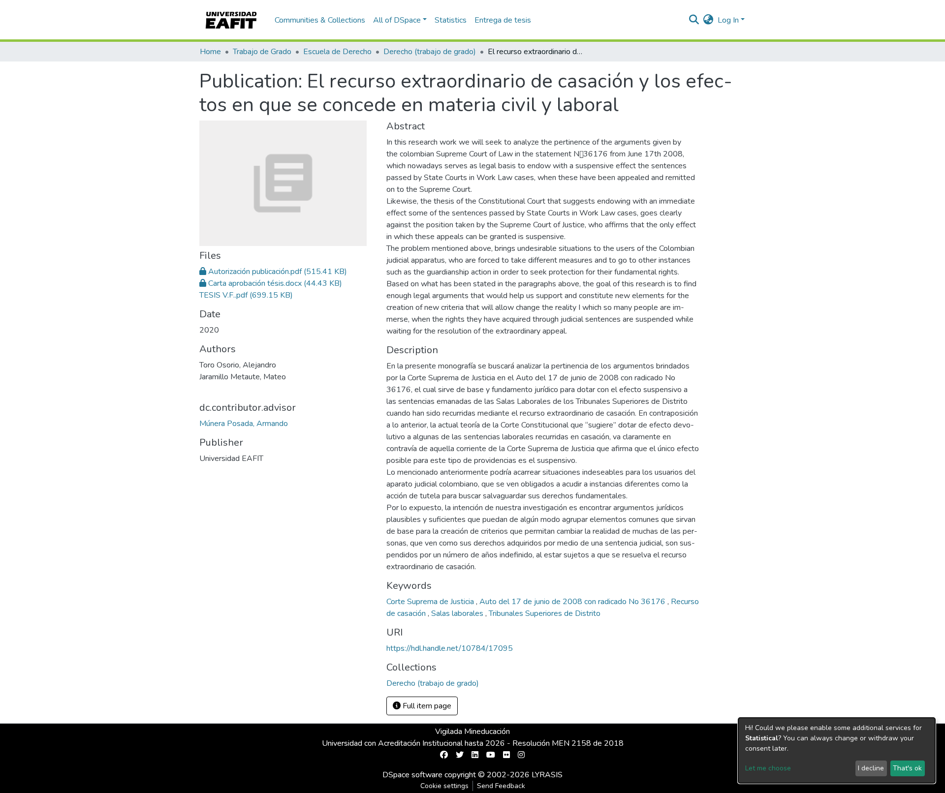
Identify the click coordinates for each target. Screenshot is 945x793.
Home (210, 51)
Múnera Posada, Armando (243, 423)
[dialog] (836, 750)
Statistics (451, 20)
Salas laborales (458, 613)
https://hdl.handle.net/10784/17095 (449, 648)
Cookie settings (444, 786)
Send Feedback (501, 786)
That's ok (907, 768)
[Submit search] (694, 20)
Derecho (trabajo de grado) (429, 51)
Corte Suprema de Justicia (431, 601)
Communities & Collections (320, 20)
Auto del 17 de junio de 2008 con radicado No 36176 (573, 601)
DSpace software (412, 774)
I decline (871, 768)
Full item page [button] (426, 706)
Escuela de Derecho (337, 51)
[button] (708, 20)
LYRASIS (547, 774)
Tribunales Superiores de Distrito (544, 613)
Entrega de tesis (502, 20)
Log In (728, 20)
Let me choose (768, 768)
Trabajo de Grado (262, 51)
